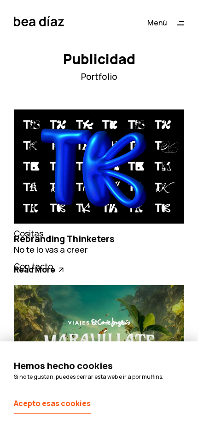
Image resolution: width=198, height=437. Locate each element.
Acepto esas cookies (52, 403)
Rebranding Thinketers (64, 239)
